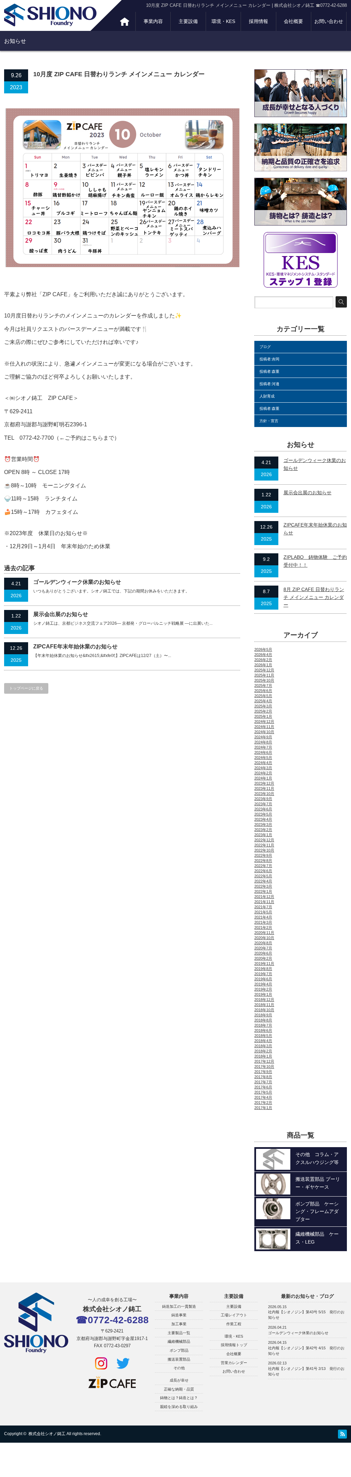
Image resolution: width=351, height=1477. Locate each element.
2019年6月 (263, 979)
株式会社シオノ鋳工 (46, 1433)
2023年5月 (263, 814)
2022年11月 (264, 845)
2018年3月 (263, 1046)
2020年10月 (264, 938)
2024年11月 (264, 727)
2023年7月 (263, 804)
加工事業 (178, 1324)
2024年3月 (263, 768)
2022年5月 (263, 876)
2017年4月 (263, 1097)
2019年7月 (263, 974)
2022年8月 (263, 860)
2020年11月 (264, 933)
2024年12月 (264, 721)
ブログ (265, 347)
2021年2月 (263, 927)
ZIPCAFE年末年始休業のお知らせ (75, 646)
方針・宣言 (268, 421)
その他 (179, 1368)
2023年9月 (263, 799)
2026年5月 (263, 649)
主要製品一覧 (179, 1333)
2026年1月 (263, 665)
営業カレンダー (234, 1363)
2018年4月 (263, 1041)
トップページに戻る (26, 688)
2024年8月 (263, 742)
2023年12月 (264, 783)
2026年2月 (263, 660)
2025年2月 (263, 711)
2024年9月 (263, 737)
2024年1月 (263, 778)
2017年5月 (263, 1092)
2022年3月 (263, 886)
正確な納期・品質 (179, 1389)
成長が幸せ (179, 1380)
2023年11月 (264, 788)
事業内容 (153, 21)
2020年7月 (263, 948)
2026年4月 (263, 655)
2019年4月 (263, 984)
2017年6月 (263, 1087)
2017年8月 (263, 1077)
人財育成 (267, 396)
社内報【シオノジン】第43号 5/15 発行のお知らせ (306, 1314)
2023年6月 (263, 809)
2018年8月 (263, 1020)
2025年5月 (263, 696)
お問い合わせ (328, 21)
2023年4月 (263, 819)
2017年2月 (263, 1102)
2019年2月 (263, 989)
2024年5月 (263, 757)
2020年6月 (263, 953)
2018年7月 (263, 1025)
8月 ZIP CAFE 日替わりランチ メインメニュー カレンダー (313, 597)
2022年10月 (264, 850)
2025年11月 (264, 675)
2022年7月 (263, 866)
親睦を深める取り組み (179, 1407)
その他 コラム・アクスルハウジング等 (317, 1158)
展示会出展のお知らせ (60, 614)
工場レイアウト (234, 1315)
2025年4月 (263, 701)
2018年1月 (263, 1056)
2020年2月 (263, 958)
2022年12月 (264, 840)
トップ (124, 21)
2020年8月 (263, 943)
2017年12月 (264, 1061)
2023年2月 (263, 830)
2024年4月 (263, 763)
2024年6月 (263, 752)
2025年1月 (263, 716)
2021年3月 (263, 922)
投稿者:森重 (269, 371)
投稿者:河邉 (269, 384)
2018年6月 (263, 1030)
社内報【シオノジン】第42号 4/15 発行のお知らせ (306, 1350)
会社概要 (293, 21)
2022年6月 (263, 871)
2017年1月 (263, 1108)
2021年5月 (263, 912)
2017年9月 (263, 1072)
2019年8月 (263, 969)
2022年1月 (263, 891)
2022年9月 (263, 855)
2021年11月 (264, 902)
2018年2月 (263, 1051)
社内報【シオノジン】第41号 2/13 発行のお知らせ (306, 1371)
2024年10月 (264, 732)
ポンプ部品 (179, 1350)
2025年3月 (263, 706)
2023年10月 (264, 794)
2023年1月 (263, 835)
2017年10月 (264, 1066)
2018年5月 (263, 1036)
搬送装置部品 (179, 1359)
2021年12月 (264, 897)
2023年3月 (263, 824)
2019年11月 (264, 963)
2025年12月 (264, 670)
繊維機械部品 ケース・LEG (317, 1237)
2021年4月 (263, 917)
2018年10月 (264, 1010)
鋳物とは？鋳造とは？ (179, 1398)
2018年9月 (263, 1015)
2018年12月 (264, 999)
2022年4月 (263, 881)
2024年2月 (263, 773)
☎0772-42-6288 (112, 1320)
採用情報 (258, 21)
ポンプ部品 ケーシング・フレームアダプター (317, 1211)
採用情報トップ (234, 1345)
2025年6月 (263, 691)
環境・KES (223, 21)
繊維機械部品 (179, 1341)
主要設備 (188, 21)
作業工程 (233, 1324)
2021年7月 (263, 907)
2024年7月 (263, 747)
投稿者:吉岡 (269, 359)
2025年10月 (264, 680)
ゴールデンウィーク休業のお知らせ (77, 582)
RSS (342, 1434)
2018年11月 (264, 1005)
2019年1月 (263, 994)
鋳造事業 (178, 1315)
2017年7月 (263, 1082)
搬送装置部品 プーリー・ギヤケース (317, 1182)
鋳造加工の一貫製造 (179, 1306)
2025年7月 (263, 685)
